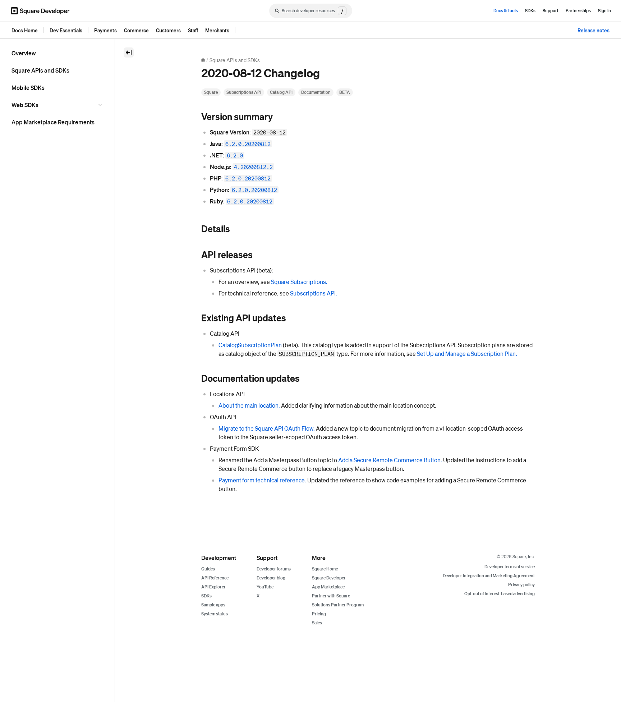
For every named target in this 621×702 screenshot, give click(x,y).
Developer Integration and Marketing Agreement (489, 575)
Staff (193, 30)
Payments (105, 30)
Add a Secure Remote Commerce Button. (390, 460)
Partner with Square (331, 595)
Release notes (594, 30)
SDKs (530, 10)
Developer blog (271, 578)
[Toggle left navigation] (129, 52)
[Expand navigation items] (101, 105)
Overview (24, 53)
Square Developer (329, 578)
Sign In (604, 10)
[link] (194, 117)
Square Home (325, 569)
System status (214, 613)
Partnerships (578, 10)
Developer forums (274, 569)
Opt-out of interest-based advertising (499, 593)
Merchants (217, 30)
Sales (317, 622)
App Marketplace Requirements (53, 122)
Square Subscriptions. (299, 281)
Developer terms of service (509, 566)
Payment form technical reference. (262, 480)
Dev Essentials (66, 30)
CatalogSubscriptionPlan (250, 345)
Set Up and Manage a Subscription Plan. (467, 353)
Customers (168, 30)
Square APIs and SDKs (40, 70)
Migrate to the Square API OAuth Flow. (266, 428)
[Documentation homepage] (203, 60)
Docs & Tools (505, 10)
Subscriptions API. (313, 293)
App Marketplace (328, 586)
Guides (208, 569)
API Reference (215, 578)
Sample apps (213, 604)
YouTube (265, 586)
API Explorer (213, 586)
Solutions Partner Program (338, 604)
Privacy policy (521, 584)
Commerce (136, 30)
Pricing (319, 613)
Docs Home (25, 30)
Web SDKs (25, 105)
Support (550, 10)
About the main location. (249, 405)
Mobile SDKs (28, 87)
